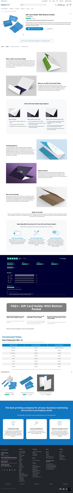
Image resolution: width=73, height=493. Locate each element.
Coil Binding (21, 477)
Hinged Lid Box (35, 454)
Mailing (20, 470)
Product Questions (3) (15, 46)
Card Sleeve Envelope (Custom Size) (45, 392)
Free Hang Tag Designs (49, 469)
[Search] (45, 5)
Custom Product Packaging (37, 451)
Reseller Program (35, 467)
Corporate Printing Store (37, 466)
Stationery (20, 465)
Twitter (5, 470)
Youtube (10, 470)
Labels (20, 457)
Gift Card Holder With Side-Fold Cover (27, 392)
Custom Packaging (22, 452)
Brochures (20, 460)
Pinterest (15, 470)
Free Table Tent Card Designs (50, 467)
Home (1, 11)
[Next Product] (71, 13)
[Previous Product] (69, 13)
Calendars (20, 463)
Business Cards (21, 466)
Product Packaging (22, 451)
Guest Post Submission (36, 472)
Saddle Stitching (21, 473)
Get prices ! (35, 28)
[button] (23, 35)
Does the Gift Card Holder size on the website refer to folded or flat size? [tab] (15, 317)
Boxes (20, 454)
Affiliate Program (35, 471)
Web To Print (35, 465)
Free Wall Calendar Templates (50, 465)
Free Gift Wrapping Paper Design (51, 466)
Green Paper (35, 469)
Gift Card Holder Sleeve (9, 392)
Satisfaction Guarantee (49, 457)
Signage (20, 469)
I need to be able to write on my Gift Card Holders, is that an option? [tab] (35, 317)
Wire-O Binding (21, 478)
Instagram (12, 470)
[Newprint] (5, 5)
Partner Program (35, 474)
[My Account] (67, 5)
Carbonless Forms (22, 481)
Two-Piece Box (35, 455)
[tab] (2, 47)
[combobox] (33, 5)
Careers (47, 454)
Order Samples (35, 475)
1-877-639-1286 (6, 455)
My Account (61, 457)
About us (47, 451)
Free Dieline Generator (49, 463)
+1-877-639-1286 (61, 5)
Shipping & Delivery (63, 459)
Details (2, 46)
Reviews (7, 46)
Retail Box (34, 452)
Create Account (62, 455)
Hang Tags (20, 456)
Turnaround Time (24, 46)
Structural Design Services (37, 476)
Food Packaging (21, 455)
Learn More (49, 28)
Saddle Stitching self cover (23, 475)
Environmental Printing (49, 456)
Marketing (20, 459)
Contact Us (61, 451)
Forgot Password (62, 456)
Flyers (20, 461)
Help (60, 452)
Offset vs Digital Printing (36, 470)
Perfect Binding (21, 479)
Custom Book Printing (36, 460)
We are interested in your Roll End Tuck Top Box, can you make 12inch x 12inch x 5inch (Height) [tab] (56, 317)
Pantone (20, 468)
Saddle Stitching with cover (23, 474)
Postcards (20, 464)
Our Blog (47, 455)
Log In (61, 454)
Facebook (2, 470)
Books (20, 472)
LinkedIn (7, 470)
